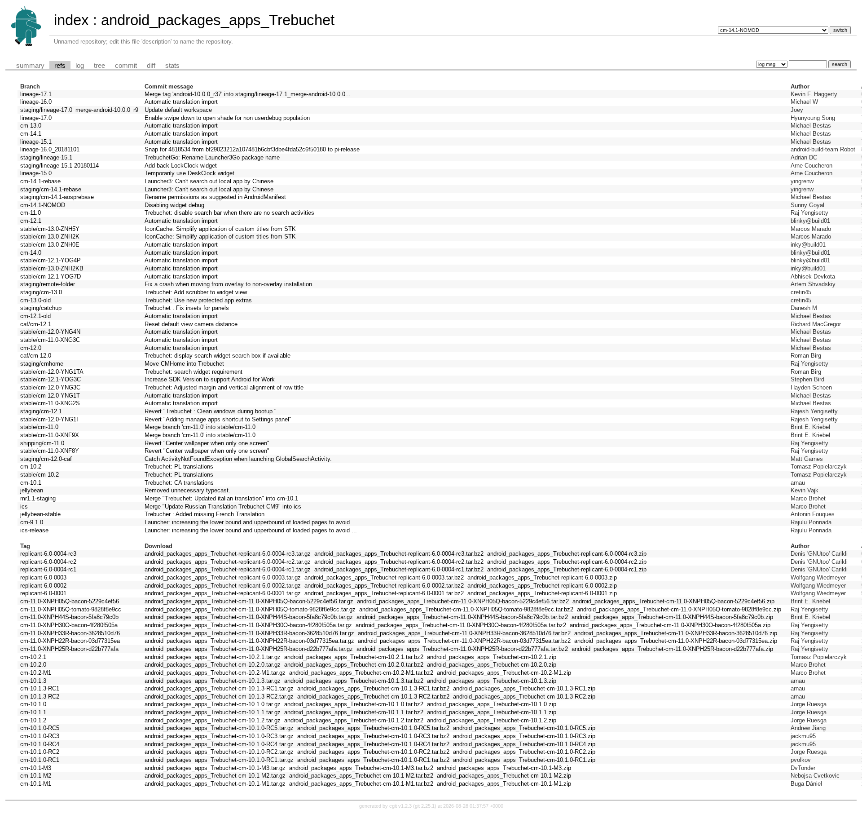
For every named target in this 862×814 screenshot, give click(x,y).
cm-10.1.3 (33, 680)
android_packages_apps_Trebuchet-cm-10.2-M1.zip (504, 672)
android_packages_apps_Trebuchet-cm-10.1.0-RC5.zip (524, 728)
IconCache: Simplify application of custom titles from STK (220, 229)
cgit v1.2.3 (400, 806)
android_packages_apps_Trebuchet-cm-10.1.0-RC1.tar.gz (219, 759)
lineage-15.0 (36, 173)
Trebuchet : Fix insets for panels (187, 308)
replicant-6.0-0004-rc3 (48, 553)
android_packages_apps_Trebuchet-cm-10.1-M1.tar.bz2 (361, 783)
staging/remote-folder (47, 284)
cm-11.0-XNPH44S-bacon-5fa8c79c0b (69, 617)
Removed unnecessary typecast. (187, 490)
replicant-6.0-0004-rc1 (48, 569)
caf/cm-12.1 (35, 324)
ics (24, 506)
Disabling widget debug (174, 205)
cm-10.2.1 (33, 657)
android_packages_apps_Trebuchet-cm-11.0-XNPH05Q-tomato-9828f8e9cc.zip (679, 609)
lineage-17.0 (36, 118)
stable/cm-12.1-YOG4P (50, 260)
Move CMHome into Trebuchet (184, 363)
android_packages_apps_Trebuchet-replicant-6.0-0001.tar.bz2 (384, 593)
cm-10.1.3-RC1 (39, 688)
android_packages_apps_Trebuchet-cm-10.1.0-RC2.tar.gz (219, 751)
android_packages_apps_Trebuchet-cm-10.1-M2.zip (504, 775)
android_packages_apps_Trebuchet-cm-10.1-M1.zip (504, 783)
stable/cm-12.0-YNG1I (49, 419)
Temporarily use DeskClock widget (189, 173)
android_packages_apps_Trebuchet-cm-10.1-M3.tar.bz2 (361, 768)
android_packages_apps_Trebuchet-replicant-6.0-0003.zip (542, 577)
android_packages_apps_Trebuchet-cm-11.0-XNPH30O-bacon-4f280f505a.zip (670, 625)
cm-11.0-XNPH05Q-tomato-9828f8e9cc (70, 609)
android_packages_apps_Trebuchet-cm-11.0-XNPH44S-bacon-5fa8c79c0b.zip (672, 617)
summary (30, 65)
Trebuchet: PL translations (179, 466)
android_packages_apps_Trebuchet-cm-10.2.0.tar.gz (213, 664)
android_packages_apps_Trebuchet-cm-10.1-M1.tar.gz (215, 783)
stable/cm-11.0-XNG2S (50, 403)
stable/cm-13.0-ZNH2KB (52, 268)
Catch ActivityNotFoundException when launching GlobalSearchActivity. (238, 459)
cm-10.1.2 (33, 720)
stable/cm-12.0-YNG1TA (52, 371)
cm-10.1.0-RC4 (39, 744)
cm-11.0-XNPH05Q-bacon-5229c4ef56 (69, 601)
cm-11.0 (30, 212)
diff (151, 65)
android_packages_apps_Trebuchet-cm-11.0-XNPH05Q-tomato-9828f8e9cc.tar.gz (250, 609)
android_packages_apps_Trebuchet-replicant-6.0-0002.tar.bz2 (384, 585)
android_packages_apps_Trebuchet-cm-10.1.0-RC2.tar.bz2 (373, 751)
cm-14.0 (30, 252)
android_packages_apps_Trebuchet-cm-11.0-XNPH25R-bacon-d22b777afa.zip (672, 649)
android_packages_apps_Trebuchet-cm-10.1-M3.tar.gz (215, 768)
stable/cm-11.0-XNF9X (49, 435)
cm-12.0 (30, 348)
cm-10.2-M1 (35, 672)
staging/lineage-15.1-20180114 (59, 165)
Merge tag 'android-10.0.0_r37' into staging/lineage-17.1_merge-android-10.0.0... (248, 94)
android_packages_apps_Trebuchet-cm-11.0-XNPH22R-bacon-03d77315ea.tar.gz (249, 640)
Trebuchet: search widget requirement (193, 371)
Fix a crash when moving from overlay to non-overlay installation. (229, 284)
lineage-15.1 (36, 141)
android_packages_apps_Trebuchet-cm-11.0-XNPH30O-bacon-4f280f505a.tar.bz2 (461, 625)
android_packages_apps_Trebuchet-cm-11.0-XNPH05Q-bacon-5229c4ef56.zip (673, 601)
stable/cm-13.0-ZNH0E (49, 244)
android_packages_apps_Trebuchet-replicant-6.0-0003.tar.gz (223, 577)
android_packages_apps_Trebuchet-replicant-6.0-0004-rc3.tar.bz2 (399, 553)
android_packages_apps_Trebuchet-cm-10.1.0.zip (491, 704)
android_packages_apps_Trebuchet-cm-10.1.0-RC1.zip (524, 759)
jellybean (31, 490)
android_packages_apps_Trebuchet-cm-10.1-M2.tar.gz (215, 775)
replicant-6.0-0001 (43, 593)
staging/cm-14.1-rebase (50, 189)
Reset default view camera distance (191, 324)
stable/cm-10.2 (39, 474)
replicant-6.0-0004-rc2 (48, 561)
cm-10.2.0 (33, 664)
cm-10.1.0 (33, 704)
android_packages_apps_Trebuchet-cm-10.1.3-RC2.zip (524, 696)
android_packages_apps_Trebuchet (217, 20)
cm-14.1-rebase (40, 181)
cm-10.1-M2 (35, 775)
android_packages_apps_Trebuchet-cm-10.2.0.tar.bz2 (353, 664)
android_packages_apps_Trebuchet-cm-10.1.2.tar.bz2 (353, 720)
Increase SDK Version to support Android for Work (210, 379)
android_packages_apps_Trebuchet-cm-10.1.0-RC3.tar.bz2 (373, 736)
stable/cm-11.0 (39, 427)
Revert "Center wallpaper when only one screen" (207, 443)
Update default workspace (178, 109)
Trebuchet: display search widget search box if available (217, 355)
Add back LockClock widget (181, 165)
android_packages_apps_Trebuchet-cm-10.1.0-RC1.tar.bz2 (373, 759)
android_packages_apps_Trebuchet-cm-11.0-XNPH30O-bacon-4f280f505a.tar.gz (248, 625)
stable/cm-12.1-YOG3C (50, 379)
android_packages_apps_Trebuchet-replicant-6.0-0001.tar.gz (223, 593)
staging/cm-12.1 (41, 411)
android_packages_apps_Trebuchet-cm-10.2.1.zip (491, 657)
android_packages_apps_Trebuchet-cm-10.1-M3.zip (504, 768)
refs (60, 65)
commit (126, 65)
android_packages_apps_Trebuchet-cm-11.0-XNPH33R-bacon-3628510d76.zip (675, 633)
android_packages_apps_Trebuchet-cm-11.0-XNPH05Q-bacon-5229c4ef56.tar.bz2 (463, 601)
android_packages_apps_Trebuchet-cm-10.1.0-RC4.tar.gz (219, 744)
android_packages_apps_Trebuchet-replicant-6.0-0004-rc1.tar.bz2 (399, 569)
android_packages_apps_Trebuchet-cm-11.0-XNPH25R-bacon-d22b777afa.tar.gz (249, 649)
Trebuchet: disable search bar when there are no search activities (229, 212)
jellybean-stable (40, 514)
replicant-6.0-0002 (43, 585)
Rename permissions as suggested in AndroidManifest (215, 197)
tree (99, 65)
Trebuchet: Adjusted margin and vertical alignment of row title (224, 387)
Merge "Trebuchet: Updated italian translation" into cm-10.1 (221, 498)
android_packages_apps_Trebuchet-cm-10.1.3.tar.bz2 (353, 680)
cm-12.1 (30, 220)
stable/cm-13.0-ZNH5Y (49, 229)
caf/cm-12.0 (35, 355)
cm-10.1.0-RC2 (39, 751)
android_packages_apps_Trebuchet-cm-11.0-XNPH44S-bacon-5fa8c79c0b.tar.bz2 (462, 617)
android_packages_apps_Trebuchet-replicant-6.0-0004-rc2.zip (566, 561)
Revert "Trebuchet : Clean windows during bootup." (211, 411)
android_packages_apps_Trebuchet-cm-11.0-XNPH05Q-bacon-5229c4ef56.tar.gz (249, 601)
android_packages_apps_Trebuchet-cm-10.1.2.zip (491, 720)
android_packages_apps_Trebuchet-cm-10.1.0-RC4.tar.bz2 (373, 744)
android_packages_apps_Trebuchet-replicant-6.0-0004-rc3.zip (566, 553)
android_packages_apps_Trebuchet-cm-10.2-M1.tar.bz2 (361, 672)
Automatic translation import (181, 101)
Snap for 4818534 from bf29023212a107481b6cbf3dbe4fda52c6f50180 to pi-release (252, 149)
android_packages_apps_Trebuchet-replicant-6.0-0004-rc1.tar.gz (228, 569)
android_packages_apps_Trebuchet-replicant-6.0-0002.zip (542, 585)
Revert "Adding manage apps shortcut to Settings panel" (218, 419)
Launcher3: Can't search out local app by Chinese (209, 181)
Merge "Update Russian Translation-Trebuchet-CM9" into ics (223, 506)
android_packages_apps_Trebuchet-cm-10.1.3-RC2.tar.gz (219, 696)
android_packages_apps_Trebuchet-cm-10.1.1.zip (491, 712)
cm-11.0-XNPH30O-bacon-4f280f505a (69, 625)
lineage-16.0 (36, 101)
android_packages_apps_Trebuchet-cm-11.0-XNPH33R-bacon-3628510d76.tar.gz (249, 633)
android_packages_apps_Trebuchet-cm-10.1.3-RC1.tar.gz (219, 688)
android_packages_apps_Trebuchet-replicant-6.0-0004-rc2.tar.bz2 (399, 561)
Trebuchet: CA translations (179, 482)
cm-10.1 (30, 482)
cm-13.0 (30, 125)
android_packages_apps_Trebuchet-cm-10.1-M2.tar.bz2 (361, 775)
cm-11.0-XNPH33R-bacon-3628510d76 (70, 633)
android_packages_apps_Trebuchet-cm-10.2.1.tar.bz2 (353, 657)
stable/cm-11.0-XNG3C (50, 339)
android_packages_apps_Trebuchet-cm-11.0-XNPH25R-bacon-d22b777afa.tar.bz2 (462, 649)
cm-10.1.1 (33, 712)
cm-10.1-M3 (35, 768)
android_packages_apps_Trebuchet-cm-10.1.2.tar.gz (213, 720)
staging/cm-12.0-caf (46, 459)
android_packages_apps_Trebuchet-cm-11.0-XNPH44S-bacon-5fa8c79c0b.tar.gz (249, 617)
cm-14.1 (30, 133)
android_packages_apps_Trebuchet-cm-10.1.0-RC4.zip (524, 744)
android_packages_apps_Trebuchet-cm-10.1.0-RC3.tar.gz (219, 736)
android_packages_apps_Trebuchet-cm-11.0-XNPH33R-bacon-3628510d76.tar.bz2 (464, 633)
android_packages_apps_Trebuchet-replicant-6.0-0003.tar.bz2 (384, 577)
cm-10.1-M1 (35, 783)
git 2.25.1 (425, 806)
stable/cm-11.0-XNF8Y (49, 450)
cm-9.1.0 (31, 522)
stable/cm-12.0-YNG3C (50, 387)
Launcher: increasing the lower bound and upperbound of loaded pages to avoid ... (251, 522)
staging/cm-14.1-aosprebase (57, 197)
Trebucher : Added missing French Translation (204, 514)
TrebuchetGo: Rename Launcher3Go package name (212, 157)
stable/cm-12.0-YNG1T (50, 395)
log (79, 65)
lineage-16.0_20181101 (49, 149)
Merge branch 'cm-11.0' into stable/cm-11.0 (200, 427)
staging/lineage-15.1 (46, 157)
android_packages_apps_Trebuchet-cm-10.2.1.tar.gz (213, 657)
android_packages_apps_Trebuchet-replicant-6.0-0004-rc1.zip (566, 569)
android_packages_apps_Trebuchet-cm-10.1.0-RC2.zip (524, 751)
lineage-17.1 (36, 94)
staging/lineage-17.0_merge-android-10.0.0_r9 (79, 109)
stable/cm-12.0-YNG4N (50, 331)
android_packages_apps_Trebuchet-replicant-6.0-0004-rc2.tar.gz (228, 561)
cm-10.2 (30, 466)
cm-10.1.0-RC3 (39, 736)
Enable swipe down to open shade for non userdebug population (227, 118)
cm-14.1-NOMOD (42, 205)
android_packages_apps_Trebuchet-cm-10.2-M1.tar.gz (215, 672)
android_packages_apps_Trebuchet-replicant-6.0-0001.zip (542, 593)
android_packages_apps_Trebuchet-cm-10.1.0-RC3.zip (524, 736)
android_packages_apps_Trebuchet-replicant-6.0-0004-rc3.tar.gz (228, 553)
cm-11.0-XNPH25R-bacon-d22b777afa (69, 649)
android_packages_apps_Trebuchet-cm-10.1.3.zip (491, 680)
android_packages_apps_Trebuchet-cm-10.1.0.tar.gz (213, 704)
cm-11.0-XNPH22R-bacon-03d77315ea (70, 640)
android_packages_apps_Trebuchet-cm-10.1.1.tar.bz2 (353, 712)
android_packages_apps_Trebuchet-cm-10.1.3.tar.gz (213, 680)
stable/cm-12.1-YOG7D (50, 276)
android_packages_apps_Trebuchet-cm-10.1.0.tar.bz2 (353, 704)
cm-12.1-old (35, 316)
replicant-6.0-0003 (43, 577)
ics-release (34, 530)
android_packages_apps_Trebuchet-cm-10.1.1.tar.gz (213, 712)
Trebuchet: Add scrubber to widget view (196, 292)
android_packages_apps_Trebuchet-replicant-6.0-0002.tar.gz (223, 585)
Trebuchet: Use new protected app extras (198, 300)
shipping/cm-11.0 (42, 443)
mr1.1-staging (38, 498)
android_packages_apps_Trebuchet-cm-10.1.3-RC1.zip (524, 688)
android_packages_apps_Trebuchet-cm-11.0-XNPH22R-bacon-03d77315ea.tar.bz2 (464, 640)
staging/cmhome (41, 363)
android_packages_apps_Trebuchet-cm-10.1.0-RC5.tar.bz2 (373, 728)
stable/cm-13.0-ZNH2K (49, 236)
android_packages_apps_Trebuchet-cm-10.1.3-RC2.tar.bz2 (373, 696)
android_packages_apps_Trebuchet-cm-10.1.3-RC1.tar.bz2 (373, 688)
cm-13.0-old (35, 300)
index (71, 20)
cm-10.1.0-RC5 (39, 728)
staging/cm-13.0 (41, 292)
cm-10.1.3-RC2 (39, 696)
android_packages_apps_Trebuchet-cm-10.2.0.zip (491, 664)
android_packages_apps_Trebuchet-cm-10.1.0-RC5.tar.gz (219, 728)
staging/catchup (41, 308)
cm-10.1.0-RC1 (39, 759)
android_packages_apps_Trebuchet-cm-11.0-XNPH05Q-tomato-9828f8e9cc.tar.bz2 (466, 609)
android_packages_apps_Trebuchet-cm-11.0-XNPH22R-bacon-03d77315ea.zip (675, 640)
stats (172, 65)
